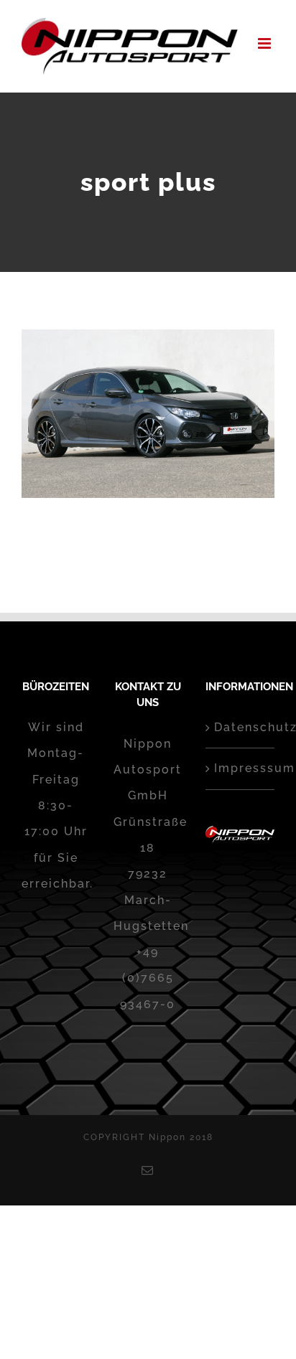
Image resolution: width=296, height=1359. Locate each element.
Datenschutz (240, 727)
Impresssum (240, 768)
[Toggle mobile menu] (266, 43)
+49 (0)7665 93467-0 (147, 978)
